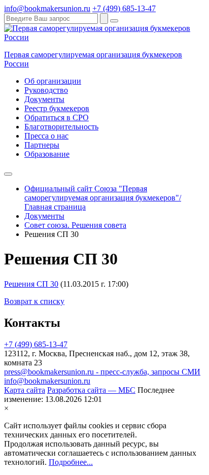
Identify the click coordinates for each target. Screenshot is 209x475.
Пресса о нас (46, 135)
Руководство (46, 90)
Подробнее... (71, 462)
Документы (44, 99)
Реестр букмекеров (56, 108)
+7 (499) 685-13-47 (124, 8)
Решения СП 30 (31, 284)
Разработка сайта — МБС (91, 390)
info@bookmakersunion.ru (47, 8)
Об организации (52, 81)
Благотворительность (61, 126)
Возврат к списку (34, 301)
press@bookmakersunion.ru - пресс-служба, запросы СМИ (102, 371)
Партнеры (41, 145)
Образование (46, 154)
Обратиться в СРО (56, 117)
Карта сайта (24, 390)
